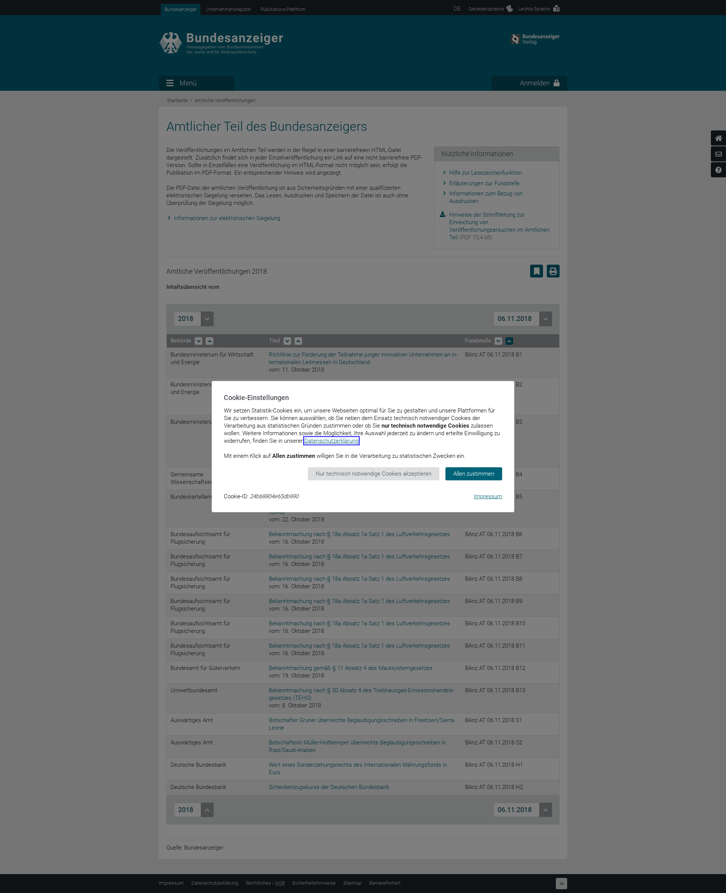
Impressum (488, 496)
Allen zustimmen (473, 473)
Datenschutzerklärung (331, 440)
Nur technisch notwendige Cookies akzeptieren (373, 473)
